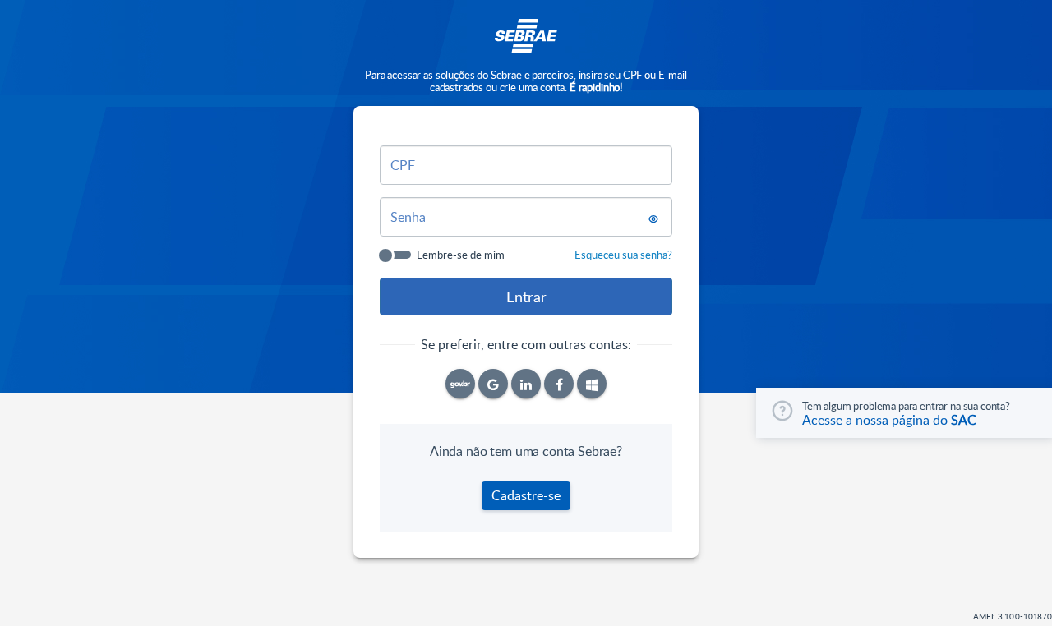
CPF (402, 165)
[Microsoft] (592, 383)
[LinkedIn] (526, 383)
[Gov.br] (460, 383)
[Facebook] (559, 383)
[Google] (493, 383)
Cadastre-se (526, 495)
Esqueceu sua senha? (623, 254)
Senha (408, 216)
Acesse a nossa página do (889, 420)
